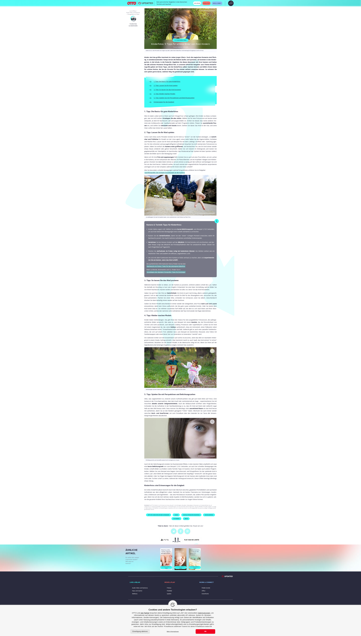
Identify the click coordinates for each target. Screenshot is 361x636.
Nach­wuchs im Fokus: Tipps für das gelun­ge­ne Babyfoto (166, 266)
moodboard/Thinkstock (208, 456)
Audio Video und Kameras (133, 12)
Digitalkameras (209, 514)
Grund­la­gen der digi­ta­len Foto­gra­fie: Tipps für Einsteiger (166, 272)
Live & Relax (133, 11)
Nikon (186, 518)
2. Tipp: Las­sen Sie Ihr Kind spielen (165, 85)
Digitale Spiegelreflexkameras (191, 514)
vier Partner (145, 613)
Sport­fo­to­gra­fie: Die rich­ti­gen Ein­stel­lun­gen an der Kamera (165, 173)
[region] (180, 620)
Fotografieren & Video (133, 14)
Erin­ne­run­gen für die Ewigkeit (164, 102)
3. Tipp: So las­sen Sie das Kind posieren (167, 90)
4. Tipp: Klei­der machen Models (164, 94)
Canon (176, 514)
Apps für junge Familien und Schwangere (158, 514)
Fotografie (176, 518)
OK (205, 631)
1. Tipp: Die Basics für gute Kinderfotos (167, 81)
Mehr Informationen (173, 631)
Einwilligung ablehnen (140, 631)
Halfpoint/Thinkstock (209, 10)
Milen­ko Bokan (211, 385)
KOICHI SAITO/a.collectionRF (207, 213)
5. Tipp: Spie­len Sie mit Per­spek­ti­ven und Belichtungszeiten (174, 98)
